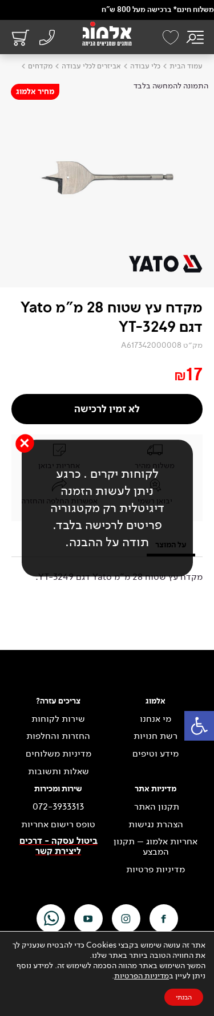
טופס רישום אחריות (58, 824)
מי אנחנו (155, 719)
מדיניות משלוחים (58, 754)
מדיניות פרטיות (155, 869)
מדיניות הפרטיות (141, 975)
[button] (199, 726)
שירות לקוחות (58, 719)
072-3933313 (58, 807)
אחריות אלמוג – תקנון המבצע (155, 846)
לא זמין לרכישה (107, 409)
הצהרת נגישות (155, 824)
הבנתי (184, 997)
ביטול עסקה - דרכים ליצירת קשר (58, 846)
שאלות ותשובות (58, 771)
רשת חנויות (155, 736)
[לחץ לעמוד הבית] (107, 34)
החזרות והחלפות (58, 736)
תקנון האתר (155, 807)
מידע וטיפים (155, 754)
